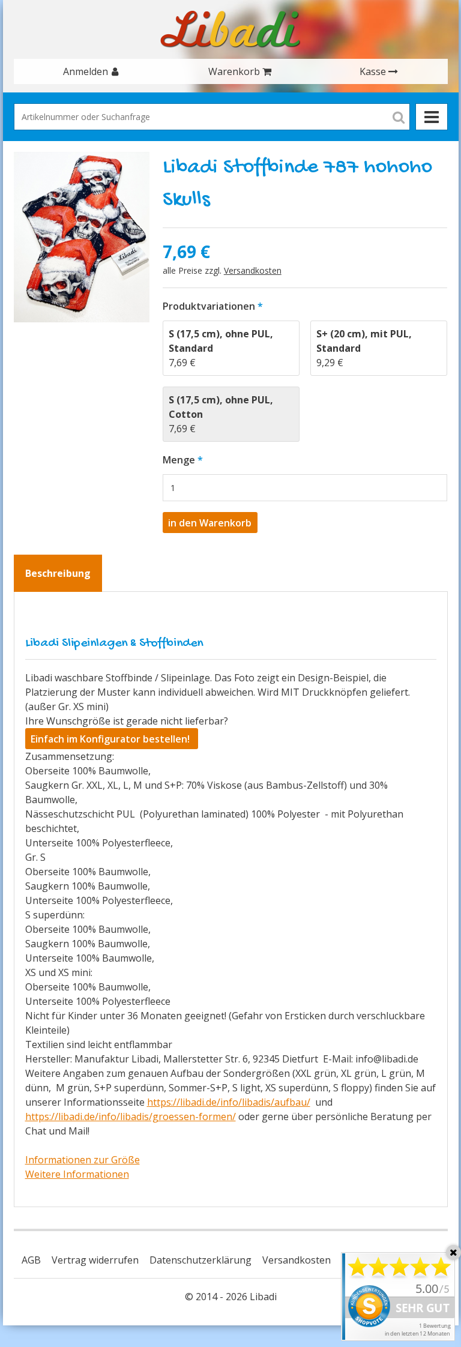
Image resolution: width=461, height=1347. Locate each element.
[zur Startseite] (230, 29)
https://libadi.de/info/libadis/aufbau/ (228, 1102)
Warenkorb (234, 71)
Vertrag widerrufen (95, 1260)
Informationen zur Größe (82, 1159)
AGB (31, 1260)
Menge (179, 459)
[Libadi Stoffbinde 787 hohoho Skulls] (82, 237)
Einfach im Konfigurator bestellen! (111, 739)
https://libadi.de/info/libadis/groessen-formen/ (130, 1116)
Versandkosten (253, 270)
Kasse (373, 71)
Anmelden (85, 71)
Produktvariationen (209, 306)
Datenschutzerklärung (200, 1260)
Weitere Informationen (77, 1174)
